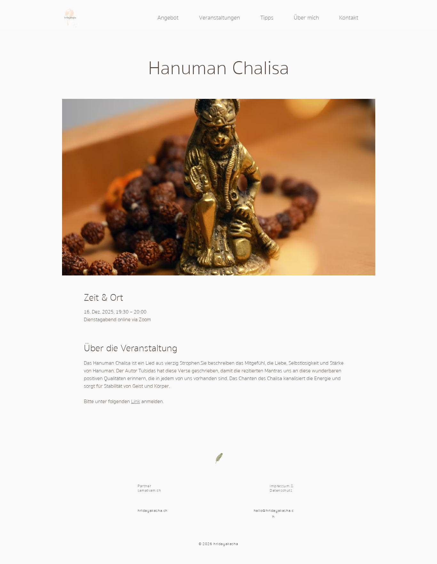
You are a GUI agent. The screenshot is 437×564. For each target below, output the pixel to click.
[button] (175, 18)
